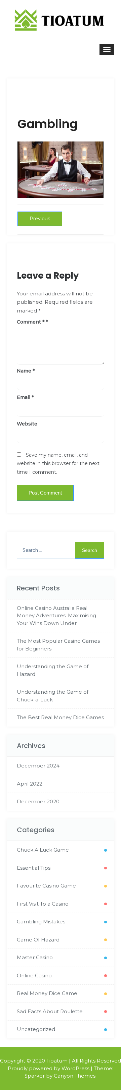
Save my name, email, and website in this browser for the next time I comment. (58, 463)
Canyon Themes (74, 1076)
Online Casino (34, 975)
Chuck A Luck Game (43, 850)
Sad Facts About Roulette (50, 1011)
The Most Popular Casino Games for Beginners (58, 645)
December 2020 (38, 801)
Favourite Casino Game (46, 885)
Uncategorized (36, 1029)
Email (25, 397)
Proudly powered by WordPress (48, 1068)
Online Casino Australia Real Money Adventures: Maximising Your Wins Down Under (56, 615)
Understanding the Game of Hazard (52, 670)
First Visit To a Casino (43, 904)
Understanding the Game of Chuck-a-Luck (52, 696)
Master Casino (35, 957)
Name (26, 371)
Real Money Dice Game (47, 993)
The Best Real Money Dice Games (60, 717)
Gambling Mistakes (41, 921)
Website (27, 424)
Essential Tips (33, 868)
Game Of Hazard (38, 939)
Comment (30, 322)
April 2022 (29, 784)
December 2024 (38, 765)
